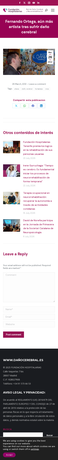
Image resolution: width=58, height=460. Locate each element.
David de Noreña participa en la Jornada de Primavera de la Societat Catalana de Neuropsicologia (38, 226)
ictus (47, 89)
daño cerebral (27, 89)
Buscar (50, 435)
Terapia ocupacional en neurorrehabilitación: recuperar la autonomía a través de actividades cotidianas (37, 200)
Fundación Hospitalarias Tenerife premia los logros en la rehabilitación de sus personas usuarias (37, 148)
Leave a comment (37, 84)
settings (35, 449)
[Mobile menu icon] (53, 10)
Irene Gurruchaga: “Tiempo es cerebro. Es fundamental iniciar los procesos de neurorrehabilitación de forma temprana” (38, 173)
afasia (16, 89)
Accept (9, 455)
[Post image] (11, 147)
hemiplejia (39, 89)
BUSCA (7, 429)
